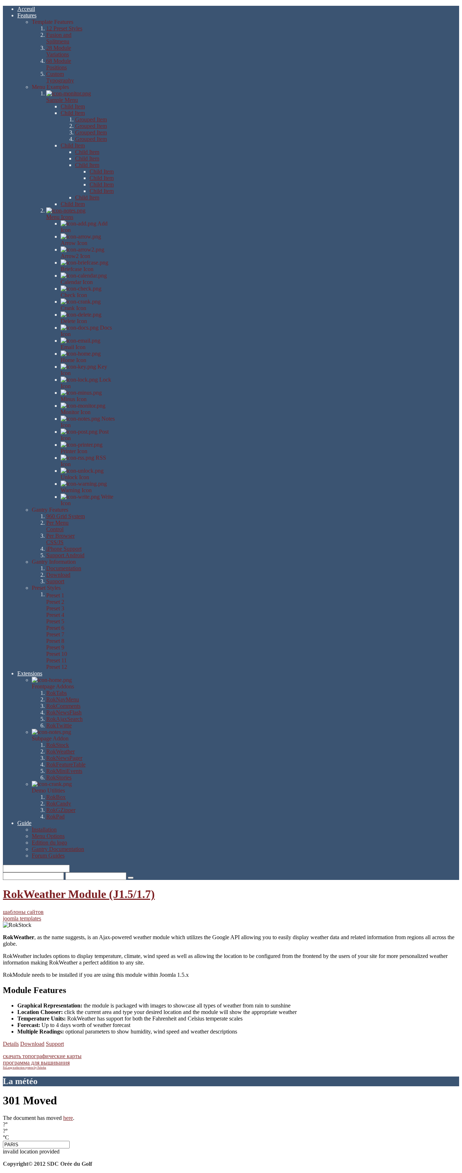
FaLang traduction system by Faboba (24, 1067)
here (68, 1118)
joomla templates (22, 918)
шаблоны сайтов (23, 912)
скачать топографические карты (42, 1056)
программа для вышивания (36, 1063)
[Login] (131, 878)
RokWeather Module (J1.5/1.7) (79, 894)
